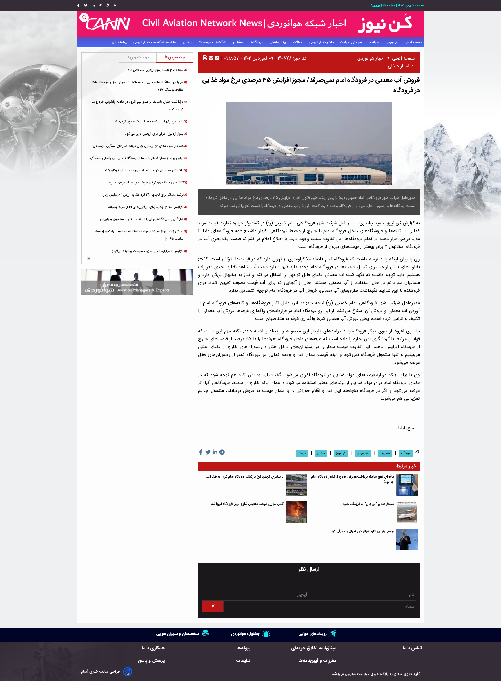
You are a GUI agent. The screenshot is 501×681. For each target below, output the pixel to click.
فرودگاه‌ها (257, 42)
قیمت (302, 453)
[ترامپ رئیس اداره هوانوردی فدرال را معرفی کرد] (407, 539)
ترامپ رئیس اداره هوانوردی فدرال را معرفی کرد (362, 531)
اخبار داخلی (398, 66)
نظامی (188, 42)
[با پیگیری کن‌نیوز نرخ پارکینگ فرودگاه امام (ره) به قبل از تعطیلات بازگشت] (296, 485)
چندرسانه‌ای (278, 42)
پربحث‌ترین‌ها (137, 57)
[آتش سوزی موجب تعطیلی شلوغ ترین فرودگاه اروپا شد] (296, 512)
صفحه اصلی (413, 42)
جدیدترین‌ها (175, 57)
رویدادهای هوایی (313, 633)
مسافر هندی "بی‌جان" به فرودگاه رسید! (368, 504)
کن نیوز (341, 453)
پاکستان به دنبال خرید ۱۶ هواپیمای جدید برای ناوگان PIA (144, 170)
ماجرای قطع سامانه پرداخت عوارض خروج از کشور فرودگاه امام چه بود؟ (352, 479)
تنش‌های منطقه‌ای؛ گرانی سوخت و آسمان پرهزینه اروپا (146, 182)
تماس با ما (412, 648)
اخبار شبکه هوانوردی (357, 674)
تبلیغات (243, 661)
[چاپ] (205, 58)
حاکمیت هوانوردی (321, 42)
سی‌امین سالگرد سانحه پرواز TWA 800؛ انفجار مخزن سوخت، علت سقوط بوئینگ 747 (138, 86)
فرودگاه (405, 453)
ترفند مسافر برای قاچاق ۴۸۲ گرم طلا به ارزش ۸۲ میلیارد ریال (143, 195)
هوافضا (374, 42)
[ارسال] (210, 58)
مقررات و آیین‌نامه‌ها (317, 661)
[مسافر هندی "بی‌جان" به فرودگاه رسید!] (407, 512)
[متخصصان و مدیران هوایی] (137, 282)
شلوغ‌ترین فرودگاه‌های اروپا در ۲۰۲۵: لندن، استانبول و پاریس (142, 219)
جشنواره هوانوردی (245, 633)
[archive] (88, 259)
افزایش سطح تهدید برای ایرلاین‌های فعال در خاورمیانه (146, 207)
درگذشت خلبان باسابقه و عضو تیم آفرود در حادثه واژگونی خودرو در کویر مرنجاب (138, 105)
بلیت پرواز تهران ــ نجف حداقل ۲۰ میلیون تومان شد (148, 122)
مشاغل (238, 42)
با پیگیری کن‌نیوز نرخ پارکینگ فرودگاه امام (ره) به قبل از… (245, 477)
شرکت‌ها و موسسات (213, 42)
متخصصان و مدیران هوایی (177, 633)
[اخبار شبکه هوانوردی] (250, 24)
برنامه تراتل (119, 42)
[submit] (212, 606)
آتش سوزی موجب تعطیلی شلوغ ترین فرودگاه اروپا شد (247, 504)
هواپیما (385, 453)
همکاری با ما (153, 648)
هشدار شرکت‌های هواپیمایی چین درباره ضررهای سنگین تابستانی (138, 146)
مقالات (298, 42)
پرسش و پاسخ (151, 661)
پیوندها (244, 648)
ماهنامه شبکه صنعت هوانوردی (155, 42)
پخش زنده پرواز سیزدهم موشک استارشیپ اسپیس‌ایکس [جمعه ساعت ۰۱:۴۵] (139, 235)
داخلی (321, 453)
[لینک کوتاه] (217, 58)
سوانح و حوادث (351, 42)
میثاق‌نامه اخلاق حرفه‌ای (313, 648)
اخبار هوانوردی (370, 58)
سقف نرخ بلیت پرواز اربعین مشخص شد (156, 70)
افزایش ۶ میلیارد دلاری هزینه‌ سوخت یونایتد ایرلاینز (148, 251)
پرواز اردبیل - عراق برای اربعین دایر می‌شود (154, 134)
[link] (114, 5)
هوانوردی (392, 42)
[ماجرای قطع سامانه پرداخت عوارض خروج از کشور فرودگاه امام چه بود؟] (407, 485)
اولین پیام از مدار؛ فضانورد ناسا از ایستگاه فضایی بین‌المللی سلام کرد (136, 158)
